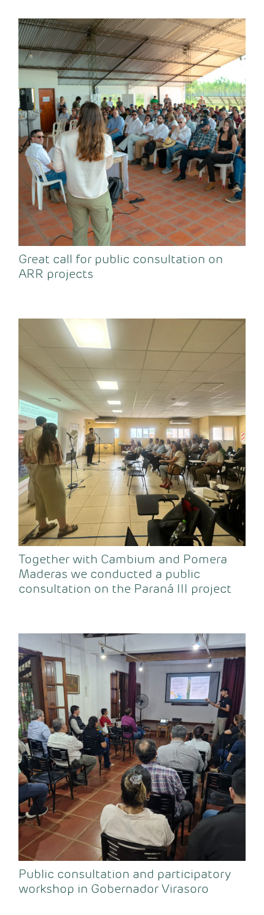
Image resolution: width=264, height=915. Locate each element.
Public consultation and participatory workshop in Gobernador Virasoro (124, 881)
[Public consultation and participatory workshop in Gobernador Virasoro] (132, 747)
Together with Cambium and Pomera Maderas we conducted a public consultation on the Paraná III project (124, 574)
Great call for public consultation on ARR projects (120, 267)
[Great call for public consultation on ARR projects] (132, 132)
